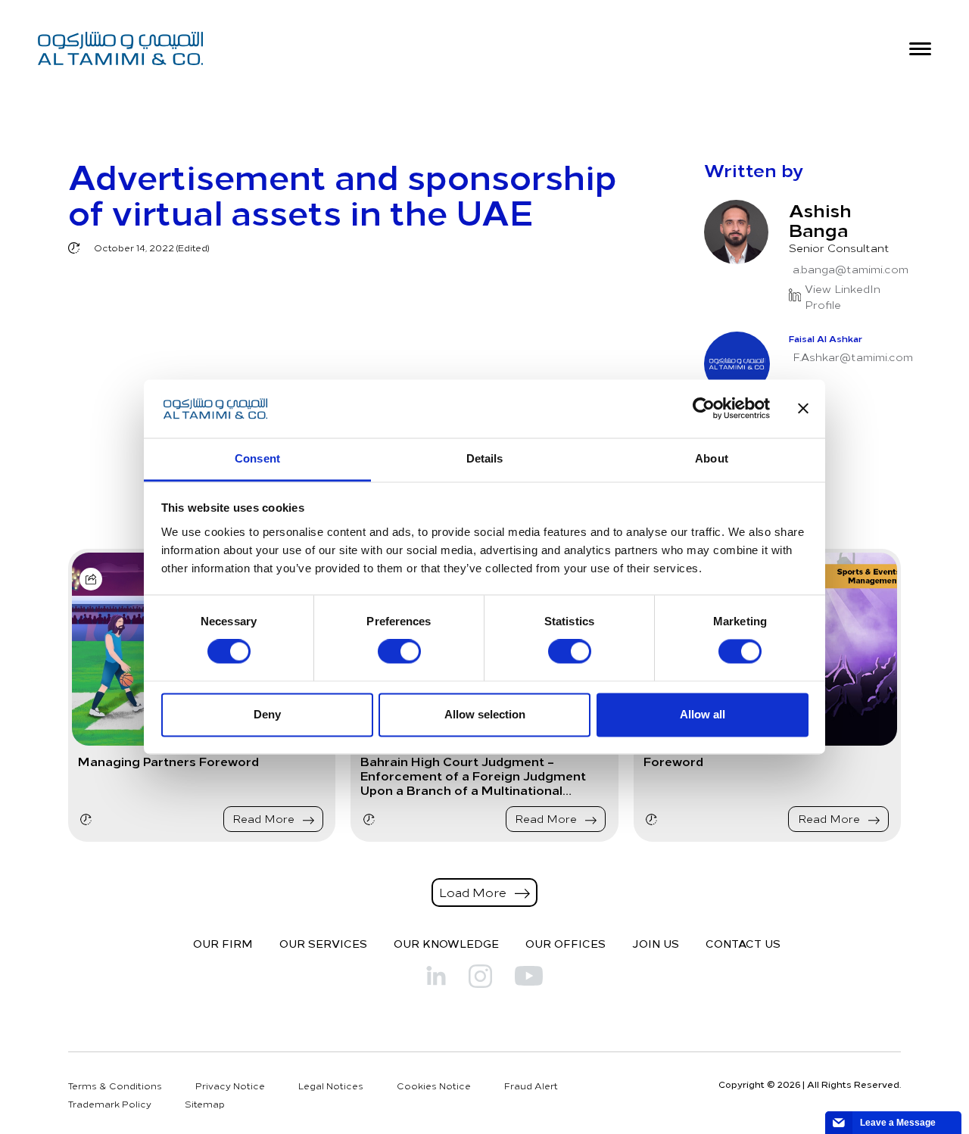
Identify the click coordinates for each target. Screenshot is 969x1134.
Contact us (743, 943)
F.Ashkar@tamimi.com (853, 357)
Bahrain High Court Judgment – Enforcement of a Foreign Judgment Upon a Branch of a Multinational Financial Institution (473, 776)
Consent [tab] (257, 458)
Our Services (323, 943)
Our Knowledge (446, 943)
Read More (265, 819)
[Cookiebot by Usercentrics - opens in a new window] (703, 408)
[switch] (399, 652)
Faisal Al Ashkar (825, 338)
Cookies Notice (434, 1085)
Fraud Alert (531, 1085)
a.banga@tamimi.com (850, 269)
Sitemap (205, 1104)
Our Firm (223, 943)
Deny (267, 714)
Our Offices (565, 943)
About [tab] (711, 458)
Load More (474, 891)
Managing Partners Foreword (168, 761)
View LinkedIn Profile (842, 297)
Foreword (673, 761)
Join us (655, 943)
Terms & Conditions (115, 1085)
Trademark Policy (109, 1104)
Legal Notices (330, 1085)
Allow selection (484, 714)
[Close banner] (803, 408)
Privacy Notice (230, 1085)
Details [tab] (484, 458)
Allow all (702, 714)
